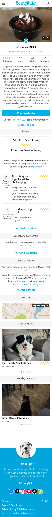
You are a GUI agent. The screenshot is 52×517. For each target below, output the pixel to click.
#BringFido (26, 483)
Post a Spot (26, 464)
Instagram (37, 284)
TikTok (26, 284)
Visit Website (26, 113)
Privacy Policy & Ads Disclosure (18, 509)
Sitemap (6, 501)
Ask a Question (27, 252)
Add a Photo (27, 289)
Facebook (14, 284)
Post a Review (27, 228)
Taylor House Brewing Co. (15, 417)
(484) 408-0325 (18, 119)
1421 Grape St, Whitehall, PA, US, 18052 (26, 52)
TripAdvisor (36, 166)
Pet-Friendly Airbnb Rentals (16, 362)
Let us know (20, 472)
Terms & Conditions (12, 505)
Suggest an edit (26, 124)
